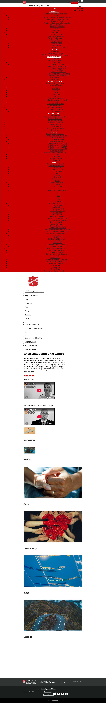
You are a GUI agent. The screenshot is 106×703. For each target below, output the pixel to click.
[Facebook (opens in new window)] (54, 694)
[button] (27, 290)
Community (28, 303)
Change (27, 311)
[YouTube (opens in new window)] (62, 694)
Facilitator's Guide (30, 349)
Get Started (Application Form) (34, 328)
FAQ (26, 332)
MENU (78, 1)
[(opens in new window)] (41, 682)
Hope (26, 307)
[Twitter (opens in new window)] (58, 694)
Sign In (59, 3)
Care (26, 299)
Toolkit (27, 318)
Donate (65, 3)
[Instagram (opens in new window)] (66, 694)
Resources (28, 315)
